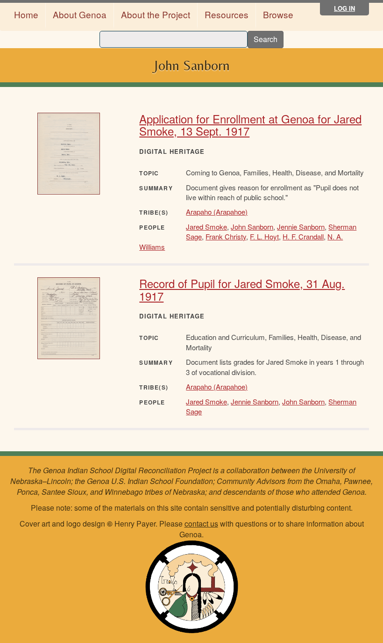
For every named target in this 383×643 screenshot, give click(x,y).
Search (265, 39)
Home (26, 14)
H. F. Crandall (303, 236)
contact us (201, 523)
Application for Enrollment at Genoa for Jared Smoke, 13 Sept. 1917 (250, 124)
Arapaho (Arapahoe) (217, 212)
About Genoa (79, 14)
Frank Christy (226, 236)
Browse (278, 14)
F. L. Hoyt (264, 236)
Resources (226, 14)
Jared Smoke (206, 226)
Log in (344, 8)
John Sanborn (252, 226)
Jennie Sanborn (301, 226)
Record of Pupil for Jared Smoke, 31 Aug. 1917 (242, 289)
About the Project (155, 14)
